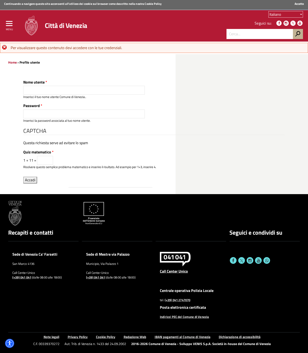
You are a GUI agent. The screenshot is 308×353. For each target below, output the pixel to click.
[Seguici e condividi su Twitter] (241, 260)
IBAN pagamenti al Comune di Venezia (182, 336)
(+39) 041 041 (21, 277)
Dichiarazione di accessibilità (239, 336)
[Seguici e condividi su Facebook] (233, 260)
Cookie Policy (153, 3)
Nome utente (35, 82)
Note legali (51, 336)
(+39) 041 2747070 (177, 300)
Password (32, 106)
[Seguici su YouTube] (300, 23)
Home (12, 62)
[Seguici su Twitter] (293, 23)
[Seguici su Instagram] (286, 23)
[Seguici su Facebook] (279, 23)
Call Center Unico (174, 271)
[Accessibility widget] (9, 343)
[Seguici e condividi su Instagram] (250, 260)
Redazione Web (135, 336)
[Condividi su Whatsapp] (266, 260)
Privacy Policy (78, 336)
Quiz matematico (38, 152)
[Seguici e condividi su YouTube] (258, 260)
